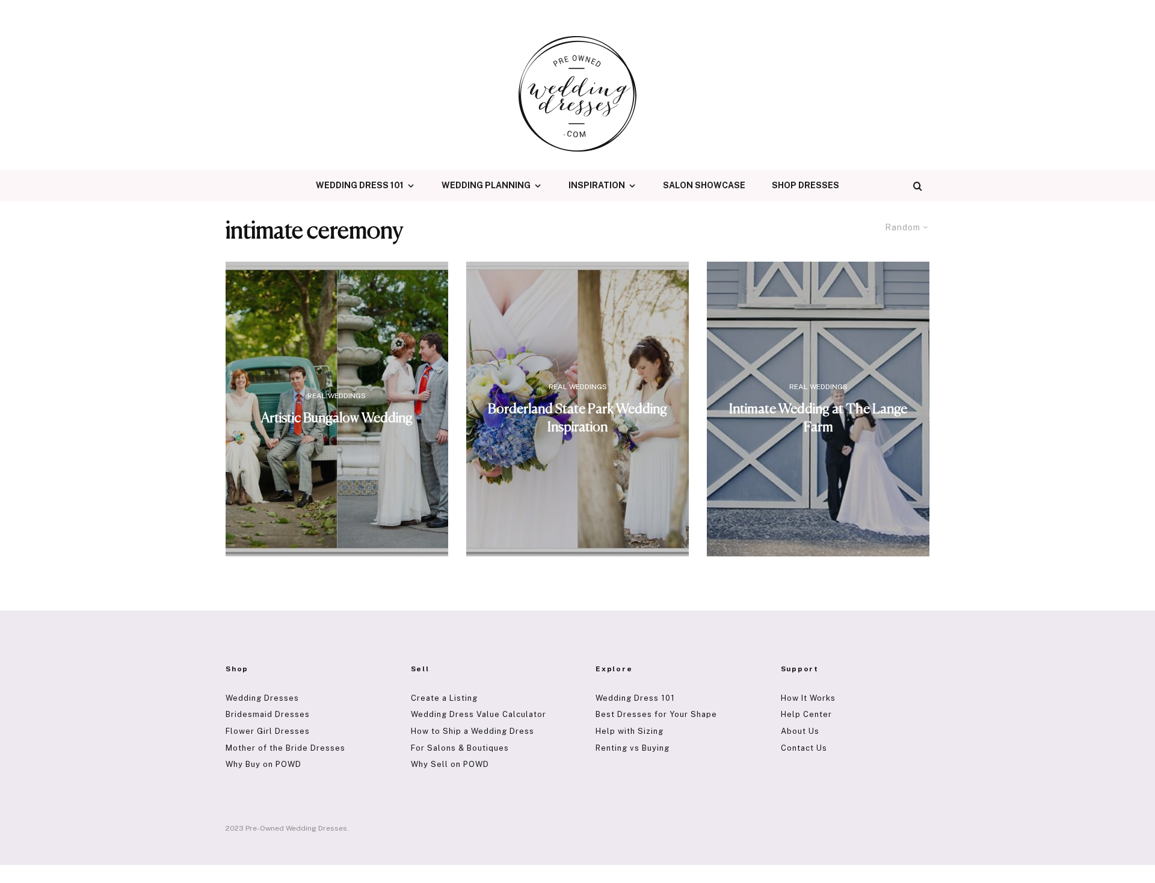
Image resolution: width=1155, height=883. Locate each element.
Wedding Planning (486, 185)
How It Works (808, 698)
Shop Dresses (805, 185)
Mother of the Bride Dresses (285, 747)
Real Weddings (336, 396)
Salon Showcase (704, 185)
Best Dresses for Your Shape (656, 714)
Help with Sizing (630, 731)
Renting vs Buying (633, 747)
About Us (800, 731)
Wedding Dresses (262, 698)
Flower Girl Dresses (268, 731)
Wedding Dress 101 (360, 185)
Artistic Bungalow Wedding (337, 418)
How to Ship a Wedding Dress (472, 731)
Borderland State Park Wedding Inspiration (577, 418)
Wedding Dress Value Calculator (478, 714)
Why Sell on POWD (450, 764)
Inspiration (596, 185)
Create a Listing (444, 698)
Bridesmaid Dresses (268, 714)
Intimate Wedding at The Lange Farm (818, 418)
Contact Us (804, 747)
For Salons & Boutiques (460, 747)
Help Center (806, 714)
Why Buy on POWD (263, 764)
